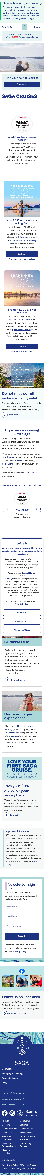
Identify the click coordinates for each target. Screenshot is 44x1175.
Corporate (7, 1133)
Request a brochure (11, 1078)
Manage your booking (12, 1074)
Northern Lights (25, 726)
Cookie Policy (21, 604)
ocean (26, 473)
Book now (22, 254)
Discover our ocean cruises (22, 259)
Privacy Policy (19, 952)
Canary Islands (12, 733)
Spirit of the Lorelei (21, 330)
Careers (6, 1125)
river (34, 473)
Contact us (7, 1069)
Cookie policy (26, 1129)
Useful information (11, 1099)
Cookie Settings (9, 1129)
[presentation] (5, 509)
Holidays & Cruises (11, 1093)
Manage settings (22, 630)
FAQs (4, 1083)
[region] (22, 587)
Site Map (24, 1125)
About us (6, 1121)
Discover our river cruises (22, 352)
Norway (8, 730)
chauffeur (10, 457)
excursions (18, 461)
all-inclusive (22, 237)
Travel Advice (8, 1105)
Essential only (22, 621)
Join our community (18, 1014)
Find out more (18, 680)
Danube (14, 736)
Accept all (22, 613)
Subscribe (22, 936)
